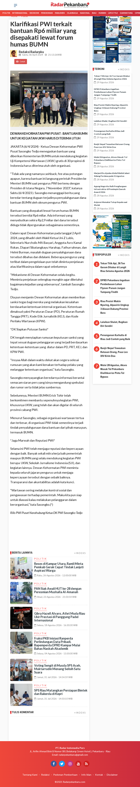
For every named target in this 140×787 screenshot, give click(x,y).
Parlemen (60, 13)
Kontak (99, 774)
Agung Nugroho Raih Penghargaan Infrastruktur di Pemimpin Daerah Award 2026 (110, 189)
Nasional (85, 13)
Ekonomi (34, 13)
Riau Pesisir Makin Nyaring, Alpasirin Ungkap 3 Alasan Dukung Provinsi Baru (111, 108)
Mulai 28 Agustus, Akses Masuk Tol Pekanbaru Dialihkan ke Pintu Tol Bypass (110, 160)
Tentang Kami (29, 774)
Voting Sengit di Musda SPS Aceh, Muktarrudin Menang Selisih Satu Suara (57, 669)
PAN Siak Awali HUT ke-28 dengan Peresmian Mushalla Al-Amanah (57, 590)
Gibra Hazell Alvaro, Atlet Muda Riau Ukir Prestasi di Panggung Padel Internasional (59, 617)
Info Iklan (86, 774)
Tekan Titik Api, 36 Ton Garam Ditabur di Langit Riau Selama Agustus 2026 (115, 267)
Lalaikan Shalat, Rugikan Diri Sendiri (110, 121)
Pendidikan (47, 13)
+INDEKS (80, 553)
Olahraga (72, 13)
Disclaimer (112, 774)
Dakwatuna (126, 13)
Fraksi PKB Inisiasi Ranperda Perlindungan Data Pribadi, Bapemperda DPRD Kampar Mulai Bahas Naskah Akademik (57, 643)
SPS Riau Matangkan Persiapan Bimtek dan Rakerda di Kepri (60, 692)
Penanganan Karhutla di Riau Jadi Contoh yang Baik (115, 337)
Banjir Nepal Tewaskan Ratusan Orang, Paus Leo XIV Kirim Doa (114, 352)
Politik (6, 13)
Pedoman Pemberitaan (65, 774)
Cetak (22, 61)
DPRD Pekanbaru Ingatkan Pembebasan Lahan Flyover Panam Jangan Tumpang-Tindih (110, 92)
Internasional (19, 13)
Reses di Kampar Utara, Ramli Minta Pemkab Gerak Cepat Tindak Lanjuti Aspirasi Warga (58, 567)
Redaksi (45, 774)
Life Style (113, 13)
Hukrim (102, 13)
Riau (94, 13)
